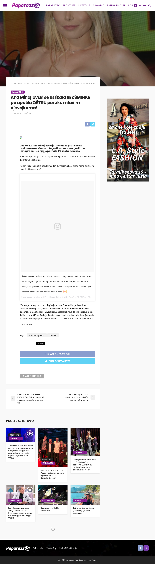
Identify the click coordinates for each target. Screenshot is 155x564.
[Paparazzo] (18, 548)
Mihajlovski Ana (41, 297)
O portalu (38, 548)
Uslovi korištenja (68, 548)
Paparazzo (53, 5)
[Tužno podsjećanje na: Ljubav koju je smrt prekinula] (85, 495)
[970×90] (57, 139)
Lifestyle (84, 5)
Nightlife (69, 5)
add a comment (33, 376)
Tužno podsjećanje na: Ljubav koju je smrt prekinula (83, 510)
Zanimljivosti (116, 5)
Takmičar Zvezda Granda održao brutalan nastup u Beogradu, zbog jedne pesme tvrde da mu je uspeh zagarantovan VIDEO (20, 451)
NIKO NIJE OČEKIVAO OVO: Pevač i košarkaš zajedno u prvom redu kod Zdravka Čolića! (53, 474)
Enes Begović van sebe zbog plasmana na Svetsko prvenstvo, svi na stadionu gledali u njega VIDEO (20, 513)
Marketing (51, 548)
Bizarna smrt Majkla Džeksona (50, 509)
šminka (53, 335)
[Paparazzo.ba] (26, 5)
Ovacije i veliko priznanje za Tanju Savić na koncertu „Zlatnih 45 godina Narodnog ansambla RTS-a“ (84, 465)
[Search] (149, 5)
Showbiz (98, 5)
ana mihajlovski (36, 335)
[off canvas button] (5, 5)
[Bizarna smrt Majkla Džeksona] (53, 495)
